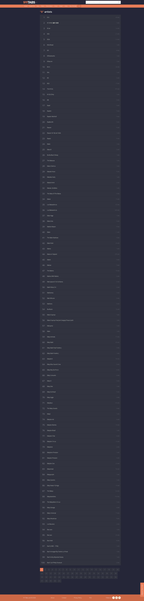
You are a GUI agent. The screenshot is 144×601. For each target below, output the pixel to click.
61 (59, 581)
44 (63, 577)
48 (81, 577)
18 (109, 570)
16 (100, 570)
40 (46, 577)
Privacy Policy (78, 598)
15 (96, 570)
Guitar (25, 6)
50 (89, 577)
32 (89, 573)
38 (115, 573)
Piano (42, 6)
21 (42, 573)
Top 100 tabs (73, 6)
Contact (64, 598)
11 (78, 570)
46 (72, 577)
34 (98, 573)
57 (42, 581)
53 (102, 577)
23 (50, 573)
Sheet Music (49, 6)
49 (85, 577)
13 (87, 570)
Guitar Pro (32, 6)
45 (68, 577)
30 (81, 573)
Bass (38, 6)
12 (83, 570)
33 (94, 573)
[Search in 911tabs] (119, 2)
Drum (55, 6)
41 (50, 577)
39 (42, 577)
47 (76, 577)
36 (107, 573)
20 (117, 570)
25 (59, 573)
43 (59, 577)
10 (74, 570)
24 (55, 573)
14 (91, 570)
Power (61, 6)
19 (113, 570)
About (52, 598)
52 (98, 577)
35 (102, 573)
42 (55, 577)
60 (55, 581)
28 (72, 573)
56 (115, 577)
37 (111, 573)
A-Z (79, 6)
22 (46, 573)
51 (94, 577)
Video (66, 6)
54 (107, 577)
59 (50, 581)
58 (46, 581)
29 (76, 573)
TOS (90, 598)
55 (111, 577)
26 (63, 573)
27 (68, 573)
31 (85, 573)
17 (104, 570)
